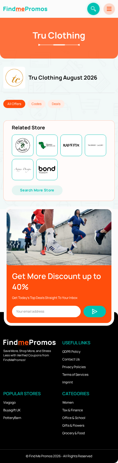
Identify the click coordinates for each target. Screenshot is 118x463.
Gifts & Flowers (73, 425)
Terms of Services (75, 374)
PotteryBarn (12, 417)
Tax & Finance (72, 410)
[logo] (25, 8)
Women (68, 402)
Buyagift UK (12, 410)
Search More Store (37, 190)
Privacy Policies (74, 367)
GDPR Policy (71, 351)
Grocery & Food (73, 433)
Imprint (67, 382)
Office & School (73, 417)
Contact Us (71, 359)
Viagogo (9, 402)
